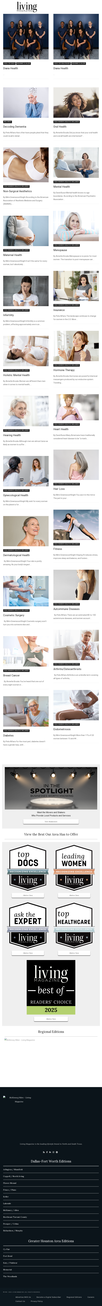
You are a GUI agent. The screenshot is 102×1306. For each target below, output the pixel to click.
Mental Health (61, 186)
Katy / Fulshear (10, 1263)
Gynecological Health (15, 495)
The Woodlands (10, 1276)
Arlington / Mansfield (13, 1169)
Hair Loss (59, 488)
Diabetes (8, 735)
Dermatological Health (16, 555)
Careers (91, 1297)
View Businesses (51, 822)
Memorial (7, 1269)
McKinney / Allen (11, 1210)
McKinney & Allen (23, 63)
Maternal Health (12, 255)
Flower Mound (9, 1183)
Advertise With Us (23, 1297)
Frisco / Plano (9, 1190)
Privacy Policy (37, 1301)
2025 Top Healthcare (62, 63)
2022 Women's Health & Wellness (66, 122)
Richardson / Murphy (13, 1230)
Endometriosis (62, 729)
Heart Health (60, 429)
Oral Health (59, 126)
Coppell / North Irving (13, 1176)
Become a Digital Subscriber (49, 1297)
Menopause (60, 250)
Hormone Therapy (64, 370)
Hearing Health (12, 435)
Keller (6, 1196)
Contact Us (20, 1301)
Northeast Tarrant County (15, 1217)
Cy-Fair (6, 1249)
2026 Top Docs (9, 63)
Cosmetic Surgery (13, 615)
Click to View (28, 895)
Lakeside (7, 1203)
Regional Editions (74, 1297)
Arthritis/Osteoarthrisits (67, 669)
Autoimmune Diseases (66, 609)
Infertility (8, 315)
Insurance (59, 310)
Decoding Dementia (14, 126)
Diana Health (10, 68)
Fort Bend (7, 1256)
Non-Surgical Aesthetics (17, 191)
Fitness (57, 549)
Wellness (7, 122)
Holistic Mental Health (16, 375)
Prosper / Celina (10, 1224)
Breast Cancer (11, 675)
